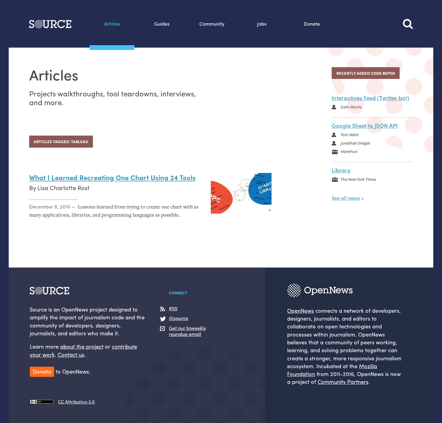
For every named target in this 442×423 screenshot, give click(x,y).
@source (178, 318)
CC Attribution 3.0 (76, 401)
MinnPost (349, 151)
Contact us (71, 354)
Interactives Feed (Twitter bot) (370, 98)
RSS (173, 309)
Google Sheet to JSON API (364, 125)
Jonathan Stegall (355, 143)
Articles (112, 23)
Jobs (261, 23)
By (33, 187)
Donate (312, 23)
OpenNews (300, 310)
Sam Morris (351, 107)
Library (341, 170)
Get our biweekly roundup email (187, 331)
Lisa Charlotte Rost (63, 187)
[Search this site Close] (408, 24)
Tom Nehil (349, 134)
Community (211, 23)
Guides (162, 23)
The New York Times (358, 179)
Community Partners (343, 381)
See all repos (346, 197)
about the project (81, 346)
